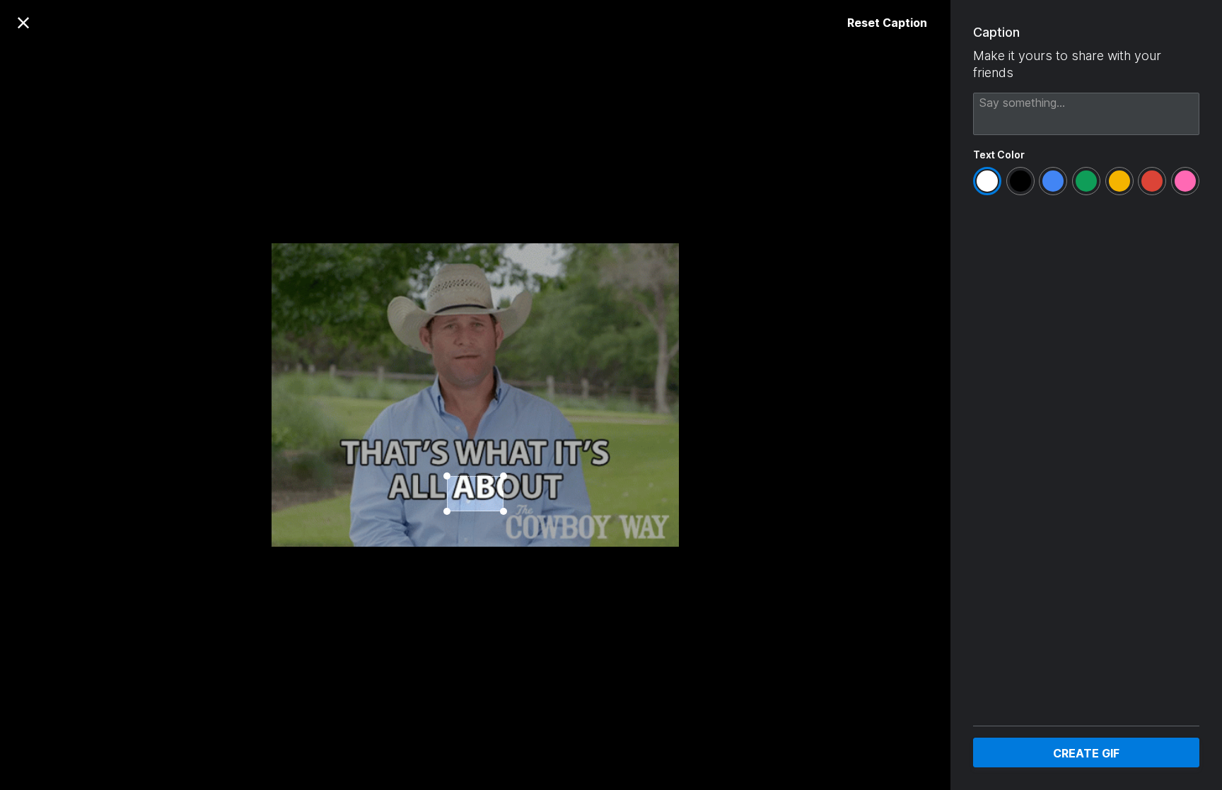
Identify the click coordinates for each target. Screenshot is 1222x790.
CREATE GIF (1086, 753)
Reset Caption (887, 23)
